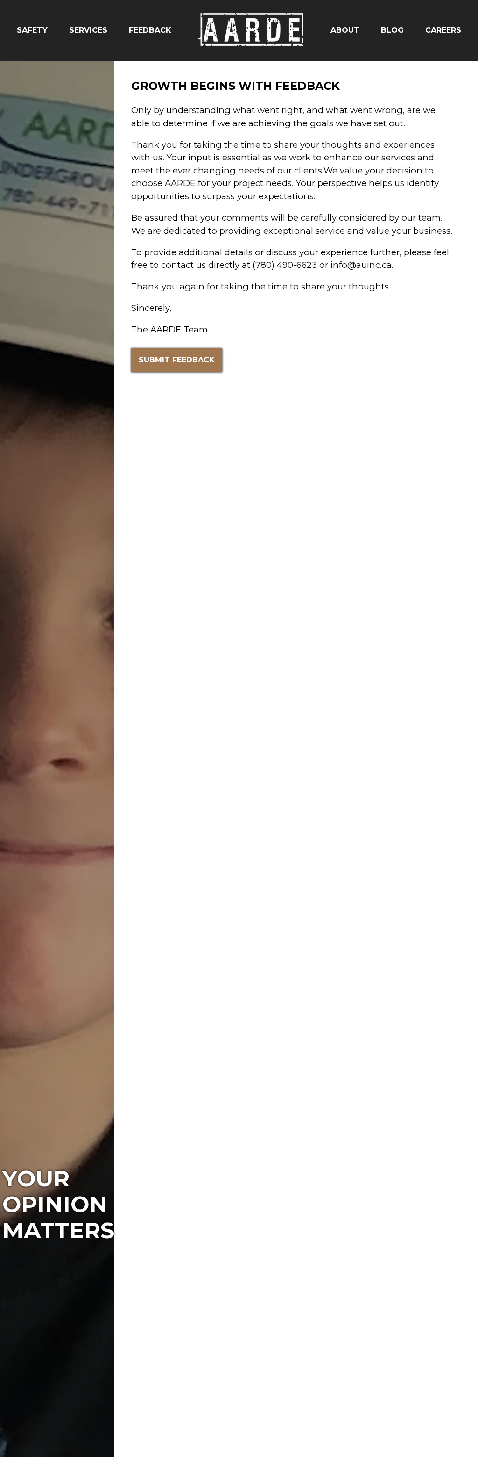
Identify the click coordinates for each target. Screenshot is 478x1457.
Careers (443, 30)
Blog (392, 30)
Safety (32, 30)
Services (88, 30)
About (344, 30)
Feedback (150, 30)
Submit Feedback (177, 359)
